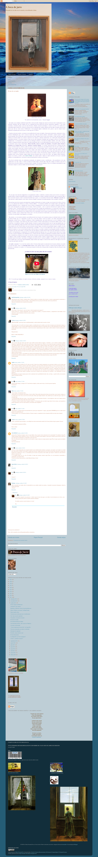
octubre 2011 (13, 603)
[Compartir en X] (37, 284)
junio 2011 (13, 646)
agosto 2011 (13, 643)
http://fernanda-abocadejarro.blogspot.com (28, 853)
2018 (11, 583)
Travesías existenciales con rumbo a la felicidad (20, 629)
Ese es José (77, 146)
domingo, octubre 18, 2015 (21, 483)
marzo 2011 (13, 652)
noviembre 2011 (14, 600)
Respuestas (15, 492)
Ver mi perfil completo (79, 203)
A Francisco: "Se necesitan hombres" (82, 109)
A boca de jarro (14, 7)
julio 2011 (13, 644)
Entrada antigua (61, 537)
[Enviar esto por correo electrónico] (34, 284)
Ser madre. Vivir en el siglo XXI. (18, 286)
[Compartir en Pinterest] (40, 284)
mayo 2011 (13, 648)
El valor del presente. (15, 634)
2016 (11, 587)
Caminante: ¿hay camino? (16, 606)
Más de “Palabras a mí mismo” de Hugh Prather (20, 610)
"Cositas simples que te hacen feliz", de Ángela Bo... (21, 627)
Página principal (12, 74)
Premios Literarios (22, 74)
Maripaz (13, 483)
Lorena (13, 320)
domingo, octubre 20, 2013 (22, 464)
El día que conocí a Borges (75, 308)
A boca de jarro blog (12, 84)
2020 (11, 581)
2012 (11, 595)
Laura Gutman (28, 155)
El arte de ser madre (14, 619)
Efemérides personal (79, 170)
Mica (13, 391)
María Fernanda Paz (20, 852)
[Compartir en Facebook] (39, 284)
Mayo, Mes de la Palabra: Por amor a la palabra (82, 139)
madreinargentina (15, 297)
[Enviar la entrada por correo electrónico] (32, 284)
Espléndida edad (79, 188)
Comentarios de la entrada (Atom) (20, 540)
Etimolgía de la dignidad (15, 631)
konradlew (64, 844)
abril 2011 (13, 650)
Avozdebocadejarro (74, 187)
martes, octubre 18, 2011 (20, 419)
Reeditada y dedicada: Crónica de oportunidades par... (21, 608)
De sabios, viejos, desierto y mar (17, 632)
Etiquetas (31, 74)
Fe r (12, 308)
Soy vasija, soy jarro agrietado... (17, 616)
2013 (11, 593)
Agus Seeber (14, 464)
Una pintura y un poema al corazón (17, 617)
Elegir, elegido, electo (15, 612)
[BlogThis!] (36, 284)
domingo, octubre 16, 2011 (25, 297)
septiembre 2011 (14, 641)
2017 (11, 585)
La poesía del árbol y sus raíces (81, 123)
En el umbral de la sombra (80, 116)
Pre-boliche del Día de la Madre (17, 621)
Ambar (13, 362)
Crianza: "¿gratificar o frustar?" (17, 638)
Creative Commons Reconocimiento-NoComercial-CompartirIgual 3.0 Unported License (49, 852)
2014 (11, 591)
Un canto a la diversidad (15, 625)
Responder (14, 304)
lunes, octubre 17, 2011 (19, 362)
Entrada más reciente (13, 537)
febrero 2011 (13, 654)
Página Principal (38, 537)
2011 (11, 597)
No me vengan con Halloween (16, 604)
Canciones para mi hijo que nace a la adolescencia (20, 614)
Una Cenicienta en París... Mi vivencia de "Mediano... (21, 623)
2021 (11, 579)
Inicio (9, 79)
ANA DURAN (15, 433)
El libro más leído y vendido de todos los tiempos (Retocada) (82, 132)
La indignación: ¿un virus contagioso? (18, 636)
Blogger (76, 844)
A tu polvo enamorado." (37, 737)
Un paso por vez (78, 162)
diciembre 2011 (14, 599)
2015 (11, 589)
